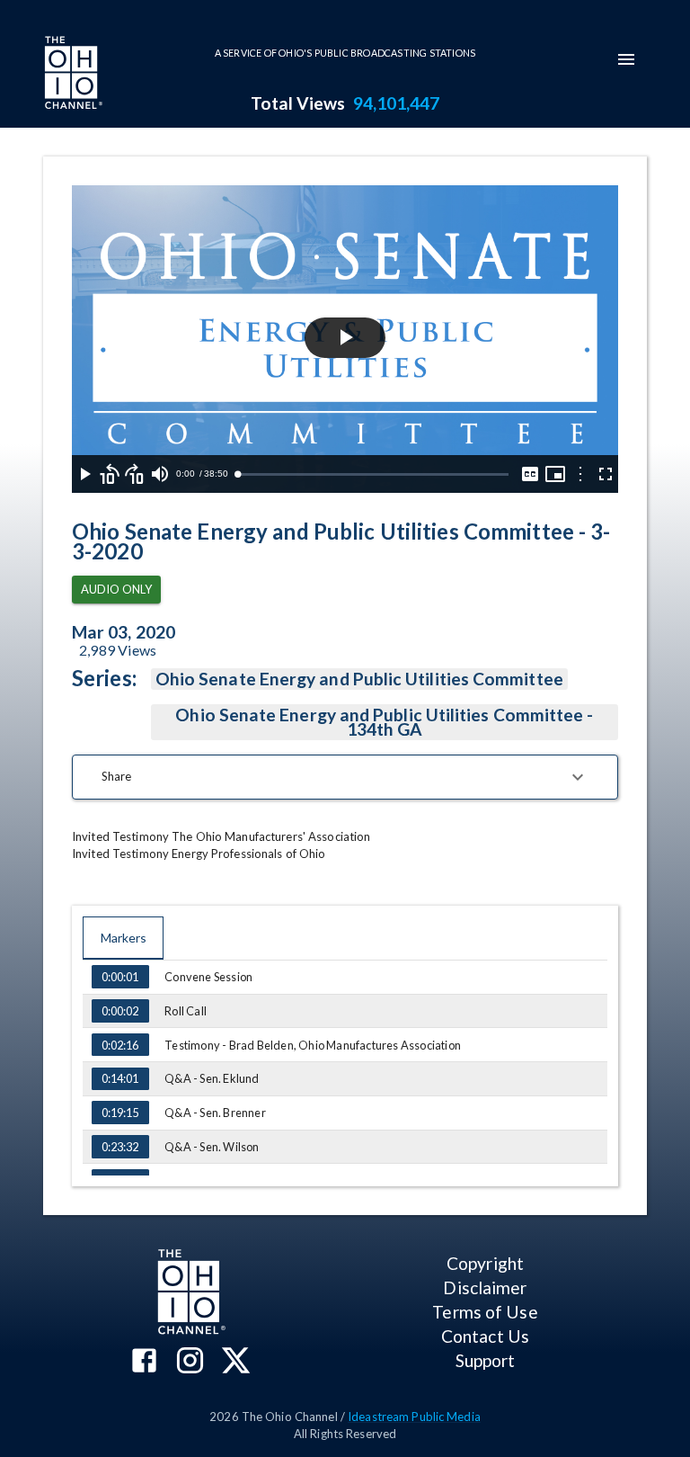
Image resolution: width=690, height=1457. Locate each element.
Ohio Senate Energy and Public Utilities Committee (359, 678)
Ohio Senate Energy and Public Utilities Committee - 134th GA (384, 721)
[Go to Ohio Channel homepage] (72, 74)
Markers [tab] (123, 937)
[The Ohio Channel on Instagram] (190, 1362)
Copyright (485, 1263)
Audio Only (116, 589)
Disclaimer (484, 1287)
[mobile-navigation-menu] (626, 59)
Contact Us (485, 1336)
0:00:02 (120, 1011)
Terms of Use (484, 1311)
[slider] (373, 474)
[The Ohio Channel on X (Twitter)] (236, 1362)
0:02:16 (120, 1045)
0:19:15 (120, 1112)
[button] (345, 777)
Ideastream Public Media (414, 1416)
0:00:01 (120, 977)
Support (486, 1360)
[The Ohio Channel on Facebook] (144, 1362)
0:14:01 (120, 1078)
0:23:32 (120, 1147)
